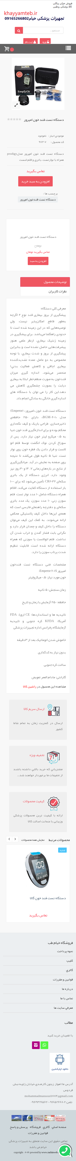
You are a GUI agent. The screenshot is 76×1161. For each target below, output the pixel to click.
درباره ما (67, 989)
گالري (69, 970)
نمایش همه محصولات (33, 840)
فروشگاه (35, 1127)
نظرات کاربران (58, 291)
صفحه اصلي (59, 1127)
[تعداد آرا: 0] (8, 119)
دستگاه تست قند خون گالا (48, 898)
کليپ (69, 961)
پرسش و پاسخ (19, 1127)
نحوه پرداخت (65, 951)
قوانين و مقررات (63, 979)
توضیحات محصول (55, 282)
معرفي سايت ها (63, 1008)
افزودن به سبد (38, 261)
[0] (6, 47)
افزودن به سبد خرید (35, 181)
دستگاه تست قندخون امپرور (38, 199)
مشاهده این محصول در (44, 686)
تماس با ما (66, 998)
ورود (44, 42)
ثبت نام (29, 42)
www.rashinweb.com (52, 1152)
